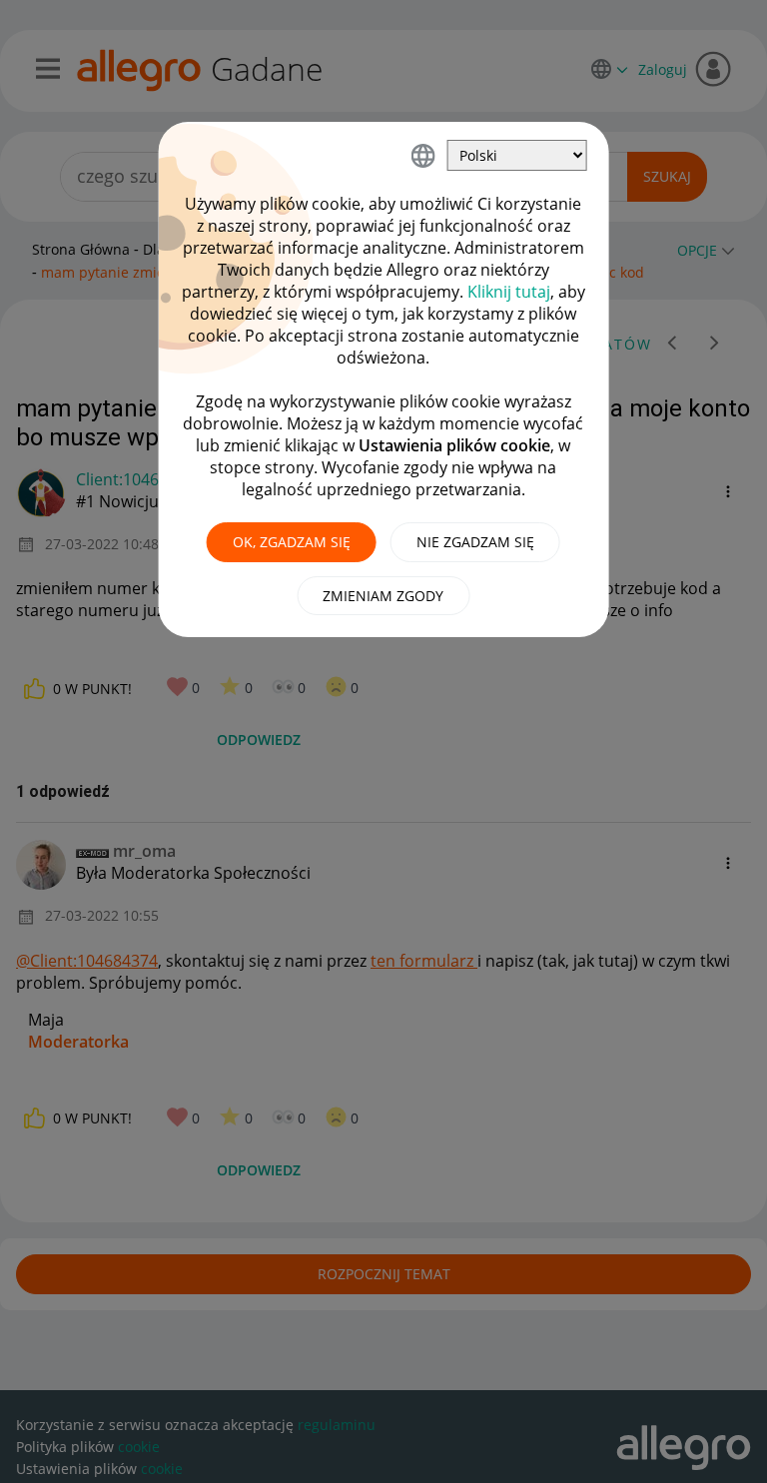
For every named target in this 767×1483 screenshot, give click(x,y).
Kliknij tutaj (508, 292)
